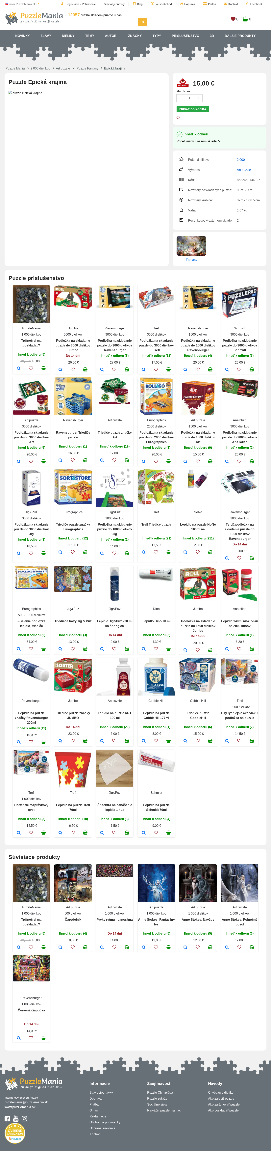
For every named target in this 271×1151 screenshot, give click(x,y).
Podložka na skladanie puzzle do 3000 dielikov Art (31, 437)
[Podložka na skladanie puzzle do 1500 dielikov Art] (185, 461)
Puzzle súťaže (157, 1098)
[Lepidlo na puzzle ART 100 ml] (102, 741)
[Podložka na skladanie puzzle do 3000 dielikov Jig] (19, 553)
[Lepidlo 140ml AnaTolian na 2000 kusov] (227, 649)
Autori (111, 36)
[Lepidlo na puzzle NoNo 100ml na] (185, 552)
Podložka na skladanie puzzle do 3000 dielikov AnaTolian (239, 437)
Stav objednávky (114, 4)
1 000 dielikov (31, 334)
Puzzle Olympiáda (160, 1092)
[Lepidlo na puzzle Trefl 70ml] (60, 833)
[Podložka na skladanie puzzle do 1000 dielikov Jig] (102, 553)
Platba (212, 4)
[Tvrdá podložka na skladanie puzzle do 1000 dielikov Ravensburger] (227, 558)
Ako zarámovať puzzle (224, 1104)
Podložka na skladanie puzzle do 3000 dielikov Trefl (156, 345)
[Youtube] (15, 1120)
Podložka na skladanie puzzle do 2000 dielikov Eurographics (156, 437)
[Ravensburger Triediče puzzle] (60, 460)
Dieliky (68, 36)
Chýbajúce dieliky (220, 1092)
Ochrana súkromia (102, 1128)
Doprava (189, 4)
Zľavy (46, 36)
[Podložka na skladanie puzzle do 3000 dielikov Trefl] (144, 369)
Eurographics (156, 420)
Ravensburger (115, 328)
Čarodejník (73, 919)
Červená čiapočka (31, 1010)
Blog (140, 4)
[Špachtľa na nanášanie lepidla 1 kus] (102, 833)
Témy (89, 36)
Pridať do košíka (192, 109)
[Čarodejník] (60, 947)
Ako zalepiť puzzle (221, 1098)
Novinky (22, 36)
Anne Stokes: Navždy (198, 919)
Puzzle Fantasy (87, 68)
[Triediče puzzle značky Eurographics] (60, 552)
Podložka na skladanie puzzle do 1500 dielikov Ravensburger (198, 345)
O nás (93, 1110)
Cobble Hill (156, 700)
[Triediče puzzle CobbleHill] (185, 741)
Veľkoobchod (164, 4)
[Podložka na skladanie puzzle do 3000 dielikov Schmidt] (227, 369)
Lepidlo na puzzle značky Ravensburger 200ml (31, 717)
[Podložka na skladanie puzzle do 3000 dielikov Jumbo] (60, 369)
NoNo (198, 512)
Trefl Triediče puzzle (156, 524)
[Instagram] (24, 1120)
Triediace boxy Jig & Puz (73, 621)
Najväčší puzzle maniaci (164, 1110)
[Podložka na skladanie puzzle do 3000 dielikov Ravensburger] (102, 369)
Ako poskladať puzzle (223, 1110)
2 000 (241, 159)
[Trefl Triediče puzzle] (144, 552)
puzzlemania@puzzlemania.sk (26, 1102)
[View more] (73, 307)
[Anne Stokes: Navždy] (185, 947)
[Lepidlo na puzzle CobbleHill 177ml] (144, 741)
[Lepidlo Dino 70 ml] (144, 649)
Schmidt (239, 328)
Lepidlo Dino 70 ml (156, 621)
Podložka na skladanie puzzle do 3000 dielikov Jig (31, 529)
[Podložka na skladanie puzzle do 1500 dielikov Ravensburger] (185, 369)
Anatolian (239, 420)
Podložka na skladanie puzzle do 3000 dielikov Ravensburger (114, 345)
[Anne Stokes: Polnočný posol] (227, 947)
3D (212, 36)
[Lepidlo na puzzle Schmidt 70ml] (144, 833)
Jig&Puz (31, 512)
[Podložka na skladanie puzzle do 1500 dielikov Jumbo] (185, 650)
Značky (135, 36)
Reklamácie (97, 1116)
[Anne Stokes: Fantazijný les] (144, 947)
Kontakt (233, 4)
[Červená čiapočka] (19, 1038)
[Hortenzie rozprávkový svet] (19, 833)
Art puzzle (63, 68)
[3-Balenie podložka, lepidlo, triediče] (19, 649)
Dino (156, 609)
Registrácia (72, 4)
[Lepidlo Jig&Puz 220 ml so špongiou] (102, 649)
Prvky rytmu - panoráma (115, 919)
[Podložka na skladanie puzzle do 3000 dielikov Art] (19, 461)
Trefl (156, 328)
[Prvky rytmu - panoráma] (102, 947)
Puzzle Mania (15, 68)
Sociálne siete (157, 1104)
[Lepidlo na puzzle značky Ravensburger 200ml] (19, 742)
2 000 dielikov (40, 68)
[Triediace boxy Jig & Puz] (60, 649)
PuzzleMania (31, 328)
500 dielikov (73, 913)
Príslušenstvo (185, 36)
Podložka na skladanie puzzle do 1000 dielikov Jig (114, 529)
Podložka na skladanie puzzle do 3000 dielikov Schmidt (239, 345)
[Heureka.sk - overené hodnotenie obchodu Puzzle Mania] (15, 1142)
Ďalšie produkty (240, 36)
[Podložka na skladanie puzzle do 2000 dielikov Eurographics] (144, 461)
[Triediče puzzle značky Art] (102, 460)
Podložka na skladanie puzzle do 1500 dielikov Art (198, 437)
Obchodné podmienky (104, 1122)
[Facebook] (7, 1120)
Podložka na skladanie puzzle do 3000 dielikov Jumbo (73, 345)
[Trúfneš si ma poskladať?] (19, 368)
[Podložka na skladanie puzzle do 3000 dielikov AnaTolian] (227, 461)
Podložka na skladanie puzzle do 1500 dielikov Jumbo (198, 625)
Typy (157, 36)
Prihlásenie (89, 4)
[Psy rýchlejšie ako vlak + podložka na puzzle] (227, 741)
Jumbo (73, 328)
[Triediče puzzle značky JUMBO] (60, 741)
